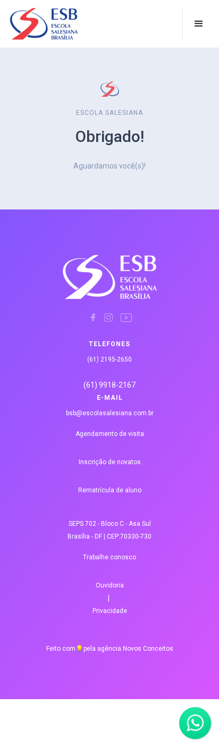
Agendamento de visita (109, 434)
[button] (198, 24)
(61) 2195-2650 (109, 359)
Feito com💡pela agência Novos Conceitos (109, 648)
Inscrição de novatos (110, 462)
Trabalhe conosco (109, 557)
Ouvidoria (110, 585)
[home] (30, 24)
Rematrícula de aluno (109, 490)
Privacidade (109, 611)
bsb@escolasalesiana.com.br (110, 413)
